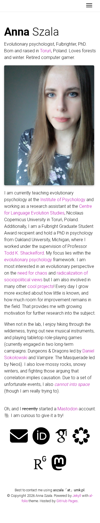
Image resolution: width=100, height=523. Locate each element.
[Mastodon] (59, 463)
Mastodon (68, 408)
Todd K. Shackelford (24, 253)
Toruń (45, 50)
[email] (19, 436)
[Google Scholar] (61, 436)
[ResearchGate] (40, 463)
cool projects (41, 286)
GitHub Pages (67, 501)
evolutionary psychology (28, 259)
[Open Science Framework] (81, 436)
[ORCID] (41, 436)
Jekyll (76, 496)
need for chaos (32, 273)
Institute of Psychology (62, 199)
